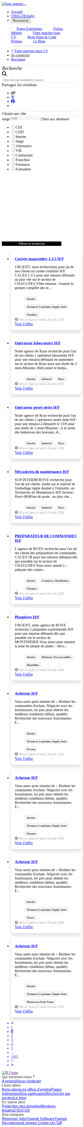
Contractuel (24, 155)
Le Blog (39, 41)
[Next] (11, 1061)
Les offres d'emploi (35, 1089)
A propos (9, 1081)
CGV (26, 1110)
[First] (12, 1023)
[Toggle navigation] (25, 5)
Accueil (16, 12)
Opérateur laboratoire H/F (38, 343)
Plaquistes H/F (27, 617)
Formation (23, 169)
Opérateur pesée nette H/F (37, 407)
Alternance (24, 146)
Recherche (12, 68)
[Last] (12, 1065)
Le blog (20, 1098)
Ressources (21, 20)
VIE (19, 151)
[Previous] (11, 1027)
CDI (19, 127)
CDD (20, 132)
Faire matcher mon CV (31, 51)
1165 (14, 1057)
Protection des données (21, 1106)
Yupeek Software (40, 1119)
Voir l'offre (24, 324)
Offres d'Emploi (22, 16)
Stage (20, 141)
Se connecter (20, 55)
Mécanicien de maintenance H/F (42, 471)
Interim (21, 137)
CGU (18, 1110)
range (6, 119)
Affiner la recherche (32, 243)
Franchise (23, 160)
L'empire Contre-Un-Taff (42, 1123)
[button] (13, 93)
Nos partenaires (33, 1094)
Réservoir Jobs (14, 1119)
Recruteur (18, 59)
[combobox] (41, 114)
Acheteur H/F (26, 693)
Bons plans (11, 1089)
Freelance (23, 164)
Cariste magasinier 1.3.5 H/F (39, 259)
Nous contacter (28, 1081)
